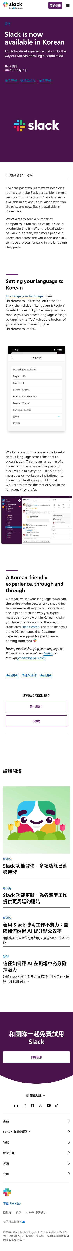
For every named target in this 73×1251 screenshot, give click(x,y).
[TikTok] (57, 1106)
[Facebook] (32, 1106)
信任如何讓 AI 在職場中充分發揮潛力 (34, 966)
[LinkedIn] (16, 1106)
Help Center (30, 626)
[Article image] (36, 820)
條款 (18, 1212)
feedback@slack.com (31, 657)
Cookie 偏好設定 (36, 1212)
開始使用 (55, 5)
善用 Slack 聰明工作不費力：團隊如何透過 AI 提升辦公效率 (35, 927)
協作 (7, 23)
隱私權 (7, 1212)
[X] (40, 1106)
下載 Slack (9, 1203)
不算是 (37, 721)
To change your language (24, 296)
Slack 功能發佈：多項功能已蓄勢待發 (35, 868)
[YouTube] (49, 1106)
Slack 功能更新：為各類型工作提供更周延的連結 (35, 898)
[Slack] (13, 5)
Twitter (48, 653)
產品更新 (11, 80)
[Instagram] (24, 1106)
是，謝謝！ (36, 706)
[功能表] (67, 5)
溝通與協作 (28, 80)
